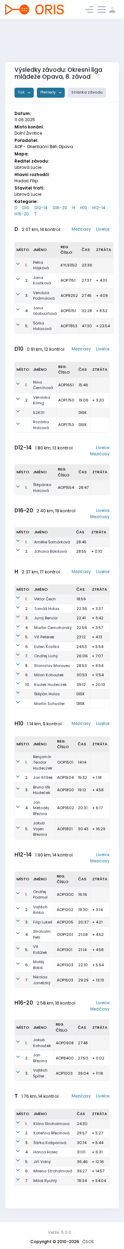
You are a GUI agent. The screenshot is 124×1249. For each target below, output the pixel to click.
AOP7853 (69, 326)
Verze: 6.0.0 (59, 1232)
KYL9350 (69, 265)
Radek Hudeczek (50, 684)
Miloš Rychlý (45, 1180)
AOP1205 (65, 922)
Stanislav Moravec (52, 665)
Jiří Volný (42, 1161)
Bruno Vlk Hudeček (41, 790)
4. (26, 310)
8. (26, 665)
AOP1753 (66, 424)
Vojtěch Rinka (40, 910)
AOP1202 (65, 909)
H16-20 (21, 214)
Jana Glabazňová (45, 311)
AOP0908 (65, 1043)
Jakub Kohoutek (42, 1042)
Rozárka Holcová (41, 424)
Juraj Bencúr (46, 618)
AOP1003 (64, 1073)
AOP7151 (68, 280)
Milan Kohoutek (49, 675)
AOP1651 (66, 385)
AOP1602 (65, 808)
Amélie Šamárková (52, 542)
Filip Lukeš (42, 922)
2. (26, 280)
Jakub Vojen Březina (40, 828)
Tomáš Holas (47, 608)
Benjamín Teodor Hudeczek (42, 762)
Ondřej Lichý (46, 656)
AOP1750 (66, 400)
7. (26, 656)
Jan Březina (40, 1058)
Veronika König (41, 400)
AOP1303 (65, 965)
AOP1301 (64, 949)
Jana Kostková (42, 280)
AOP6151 (68, 310)
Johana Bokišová (50, 551)
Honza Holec (45, 1152)
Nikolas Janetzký (42, 980)
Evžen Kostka (46, 646)
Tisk (22, 92)
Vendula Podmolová (44, 295)
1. (26, 265)
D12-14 (41, 208)
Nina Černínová (43, 385)
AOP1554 (66, 487)
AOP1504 (65, 777)
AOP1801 (65, 829)
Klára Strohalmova (51, 1123)
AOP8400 (65, 1058)
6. (27, 646)
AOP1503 (65, 980)
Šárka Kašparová (49, 1142)
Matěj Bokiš (38, 964)
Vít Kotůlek (40, 949)
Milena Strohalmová (52, 1171)
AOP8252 (69, 295)
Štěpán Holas (47, 694)
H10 (83, 208)
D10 (25, 208)
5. (26, 326)
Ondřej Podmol (40, 894)
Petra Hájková (41, 265)
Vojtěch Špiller (40, 1073)
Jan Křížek (43, 777)
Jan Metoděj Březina (41, 808)
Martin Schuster (49, 703)
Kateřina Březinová (51, 1133)
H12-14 (98, 208)
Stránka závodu (87, 92)
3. (26, 295)
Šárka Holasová (42, 326)
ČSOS (88, 1242)
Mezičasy (81, 229)
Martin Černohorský (53, 627)
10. (27, 684)
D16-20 (60, 208)
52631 (38, 412)
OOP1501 (65, 762)
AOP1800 (65, 790)
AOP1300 (65, 894)
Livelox (103, 229)
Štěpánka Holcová (42, 487)
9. (26, 675)
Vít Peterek (44, 637)
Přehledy (48, 92)
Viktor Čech (45, 599)
